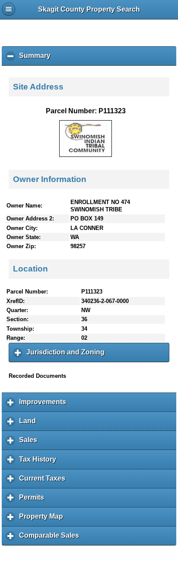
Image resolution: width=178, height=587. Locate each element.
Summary (37, 59)
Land (29, 424)
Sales (30, 443)
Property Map (43, 519)
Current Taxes (44, 481)
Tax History (39, 462)
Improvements (44, 405)
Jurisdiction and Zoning (67, 355)
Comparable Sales (51, 539)
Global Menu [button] (8, 9)
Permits (33, 500)
